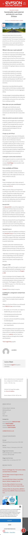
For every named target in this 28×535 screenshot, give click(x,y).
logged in (13, 364)
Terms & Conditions (10, 391)
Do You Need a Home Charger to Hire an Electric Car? (13, 475)
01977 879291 (12, 427)
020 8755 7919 (11, 425)
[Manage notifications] (4, 531)
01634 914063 (9, 423)
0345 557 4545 (16, 421)
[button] (20, 506)
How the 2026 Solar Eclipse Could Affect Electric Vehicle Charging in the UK (13, 480)
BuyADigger (10, 163)
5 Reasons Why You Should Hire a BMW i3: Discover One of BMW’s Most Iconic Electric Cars (14, 490)
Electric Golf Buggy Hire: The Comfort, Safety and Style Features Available (14, 470)
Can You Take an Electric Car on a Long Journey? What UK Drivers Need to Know (13, 485)
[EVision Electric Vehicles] (13, 3)
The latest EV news (14, 10)
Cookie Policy (6, 532)
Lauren (21, 20)
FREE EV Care (8, 306)
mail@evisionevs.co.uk (8, 431)
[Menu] (3, 4)
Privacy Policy (12, 532)
